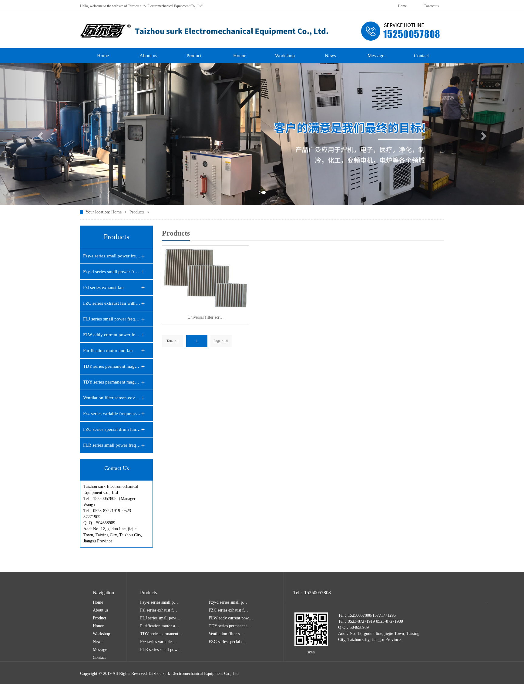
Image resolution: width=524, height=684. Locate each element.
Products (137, 212)
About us (148, 55)
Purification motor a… (159, 626)
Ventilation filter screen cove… (112, 397)
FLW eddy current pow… (231, 618)
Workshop (285, 55)
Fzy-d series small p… (228, 602)
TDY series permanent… (230, 626)
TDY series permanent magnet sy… (112, 382)
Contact (421, 55)
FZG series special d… (228, 641)
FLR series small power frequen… (112, 445)
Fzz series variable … (158, 641)
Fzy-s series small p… (159, 602)
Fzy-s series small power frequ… (112, 255)
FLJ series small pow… (160, 618)
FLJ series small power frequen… (112, 319)
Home (402, 6)
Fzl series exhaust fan (103, 287)
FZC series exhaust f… (228, 610)
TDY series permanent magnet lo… (112, 366)
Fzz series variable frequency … (112, 413)
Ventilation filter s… (226, 634)
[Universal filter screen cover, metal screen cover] (205, 278)
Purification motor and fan (108, 350)
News (330, 55)
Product (193, 55)
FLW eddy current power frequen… (112, 334)
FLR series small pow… (161, 649)
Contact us (431, 6)
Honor (239, 55)
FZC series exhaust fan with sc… (112, 303)
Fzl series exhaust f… (158, 610)
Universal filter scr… (205, 317)
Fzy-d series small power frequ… (112, 271)
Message (376, 55)
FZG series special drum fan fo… (112, 429)
